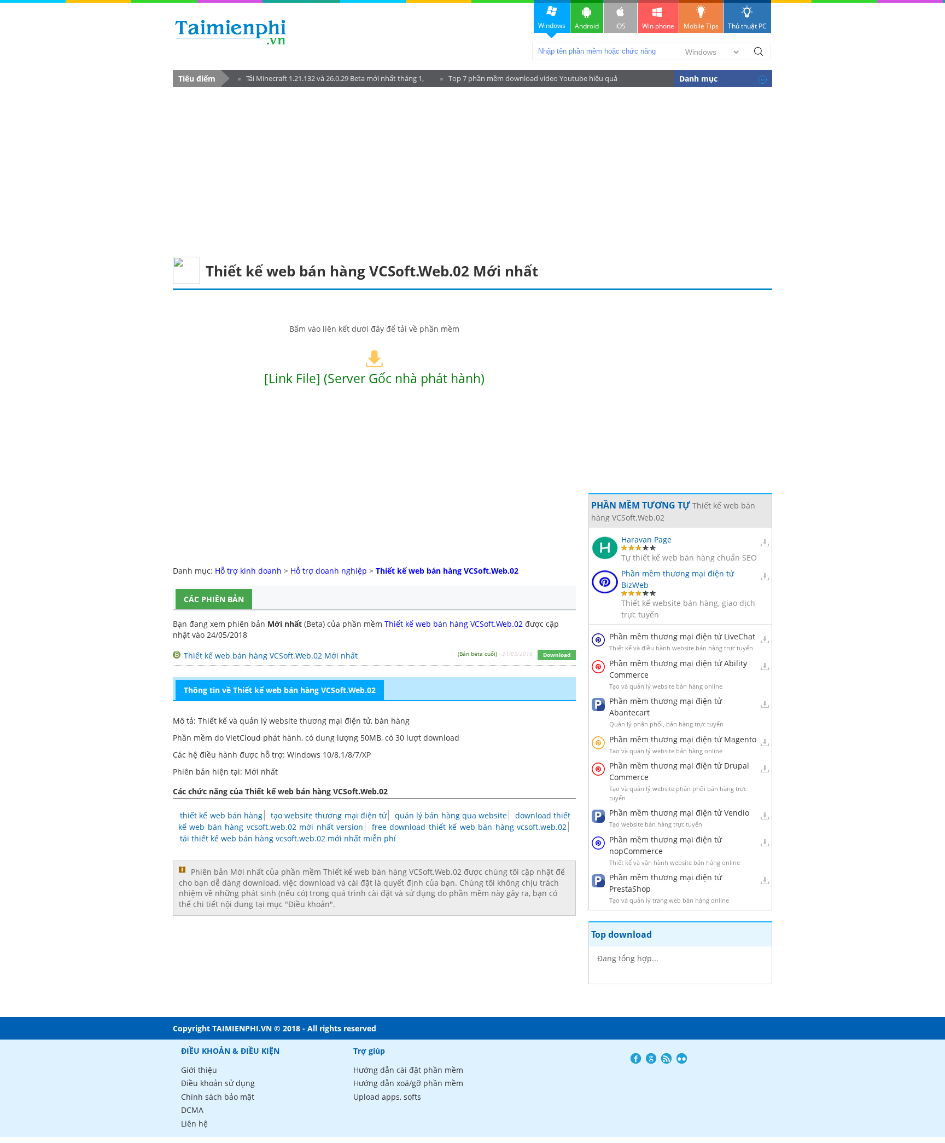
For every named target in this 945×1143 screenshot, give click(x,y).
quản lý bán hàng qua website (451, 815)
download (230, 32)
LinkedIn (681, 1058)
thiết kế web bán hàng (221, 815)
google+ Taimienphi (651, 1058)
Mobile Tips (701, 26)
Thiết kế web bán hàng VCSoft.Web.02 (453, 624)
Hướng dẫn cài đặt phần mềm (408, 1070)
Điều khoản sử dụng (218, 1083)
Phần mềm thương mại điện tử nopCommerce (665, 845)
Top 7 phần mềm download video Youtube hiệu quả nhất (528, 80)
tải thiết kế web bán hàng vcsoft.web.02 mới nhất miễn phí (288, 838)
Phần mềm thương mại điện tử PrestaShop (665, 883)
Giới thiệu (199, 1070)
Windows (551, 25)
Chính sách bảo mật (217, 1097)
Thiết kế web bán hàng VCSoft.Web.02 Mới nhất (271, 655)
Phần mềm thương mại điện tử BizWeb (677, 579)
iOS (620, 26)
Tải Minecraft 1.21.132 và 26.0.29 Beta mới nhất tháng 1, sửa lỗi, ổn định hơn (331, 80)
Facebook (636, 1058)
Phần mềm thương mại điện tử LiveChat (682, 636)
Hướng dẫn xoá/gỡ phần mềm (408, 1083)
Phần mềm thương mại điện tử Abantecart (665, 707)
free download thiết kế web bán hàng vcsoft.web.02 (469, 827)
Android (587, 26)
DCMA (192, 1110)
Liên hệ (194, 1123)
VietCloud (243, 737)
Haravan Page (646, 539)
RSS (666, 1058)
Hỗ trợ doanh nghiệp (328, 570)
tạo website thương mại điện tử (329, 815)
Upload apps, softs (387, 1097)
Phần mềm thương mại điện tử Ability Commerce (678, 669)
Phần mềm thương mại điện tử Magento (682, 739)
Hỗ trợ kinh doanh (248, 570)
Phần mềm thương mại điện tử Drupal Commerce (679, 771)
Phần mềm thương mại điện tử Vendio (679, 812)
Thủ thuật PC (747, 26)
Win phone (658, 26)
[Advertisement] (472, 169)
